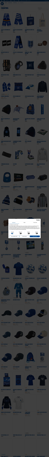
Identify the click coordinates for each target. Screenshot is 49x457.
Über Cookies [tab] (35, 222)
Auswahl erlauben (24, 236)
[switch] (20, 233)
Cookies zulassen (35, 236)
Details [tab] (24, 222)
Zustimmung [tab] (13, 222)
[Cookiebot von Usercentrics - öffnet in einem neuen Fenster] (37, 220)
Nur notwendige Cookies (14, 236)
